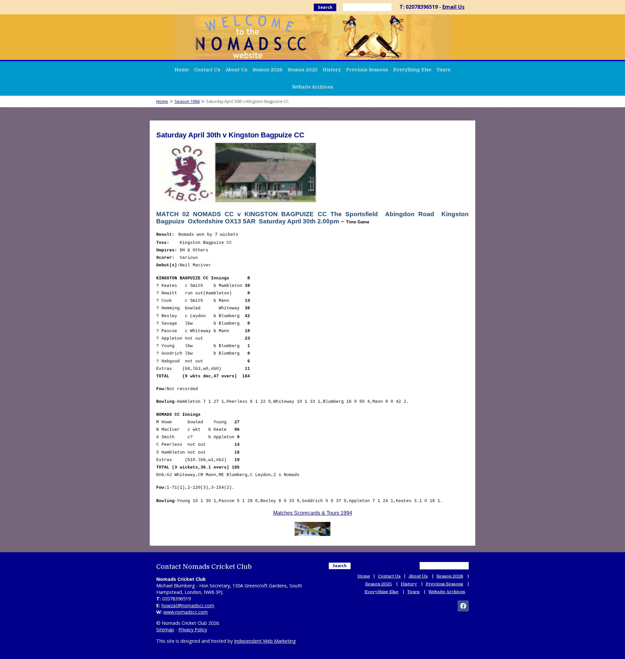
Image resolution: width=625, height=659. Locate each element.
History (332, 69)
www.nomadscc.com (185, 612)
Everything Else (412, 69)
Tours (444, 69)
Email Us (453, 6)
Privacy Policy (192, 629)
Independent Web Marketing (265, 641)
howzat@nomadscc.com (187, 605)
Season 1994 (187, 101)
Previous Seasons (367, 69)
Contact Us (207, 69)
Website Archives (312, 87)
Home (181, 69)
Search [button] (325, 7)
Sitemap (165, 629)
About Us (236, 69)
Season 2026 (268, 69)
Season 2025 (302, 69)
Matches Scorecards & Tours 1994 (312, 513)
